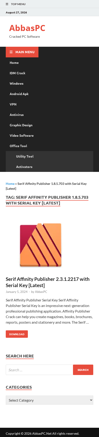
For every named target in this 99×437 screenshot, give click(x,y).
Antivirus (17, 114)
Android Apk (19, 94)
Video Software (22, 135)
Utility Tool (24, 156)
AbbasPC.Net (42, 433)
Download (15, 333)
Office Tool (18, 146)
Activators (24, 166)
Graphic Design (21, 125)
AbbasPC (27, 28)
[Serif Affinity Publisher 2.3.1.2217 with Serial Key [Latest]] (49, 245)
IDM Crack (17, 73)
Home (14, 62)
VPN (13, 104)
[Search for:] (49, 370)
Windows (16, 83)
